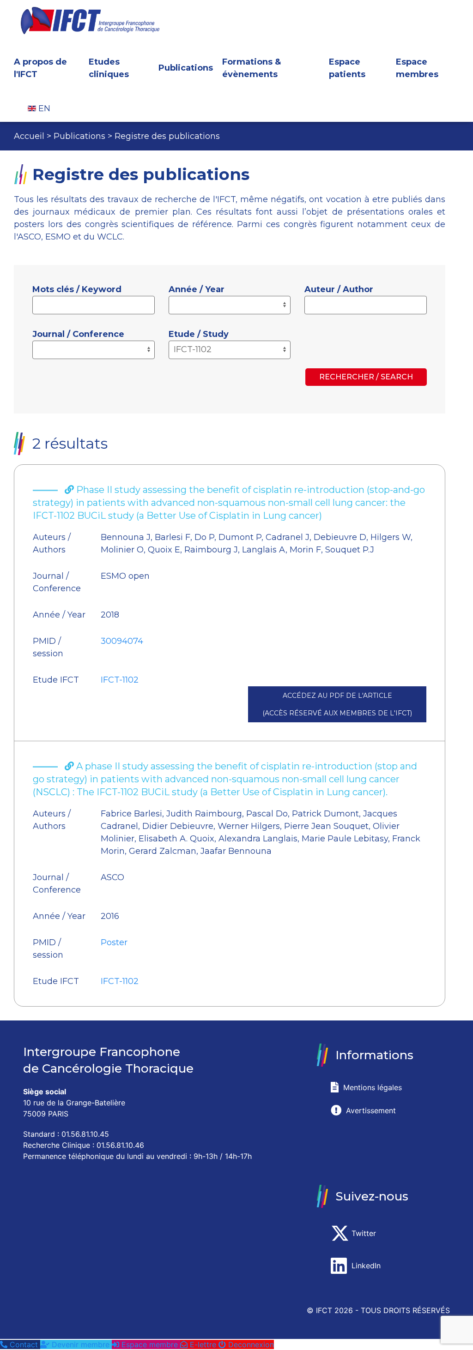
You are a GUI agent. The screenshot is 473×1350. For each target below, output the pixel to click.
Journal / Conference (78, 334)
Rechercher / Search (366, 376)
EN (43, 108)
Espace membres (417, 68)
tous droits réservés (405, 1310)
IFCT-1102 (120, 680)
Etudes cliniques (109, 68)
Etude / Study (199, 334)
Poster (114, 942)
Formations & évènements (251, 68)
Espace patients (347, 68)
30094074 (122, 641)
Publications (185, 68)
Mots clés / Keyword (76, 289)
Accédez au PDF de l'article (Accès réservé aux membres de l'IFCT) (337, 704)
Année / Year (196, 289)
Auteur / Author (338, 289)
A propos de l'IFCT (40, 68)
